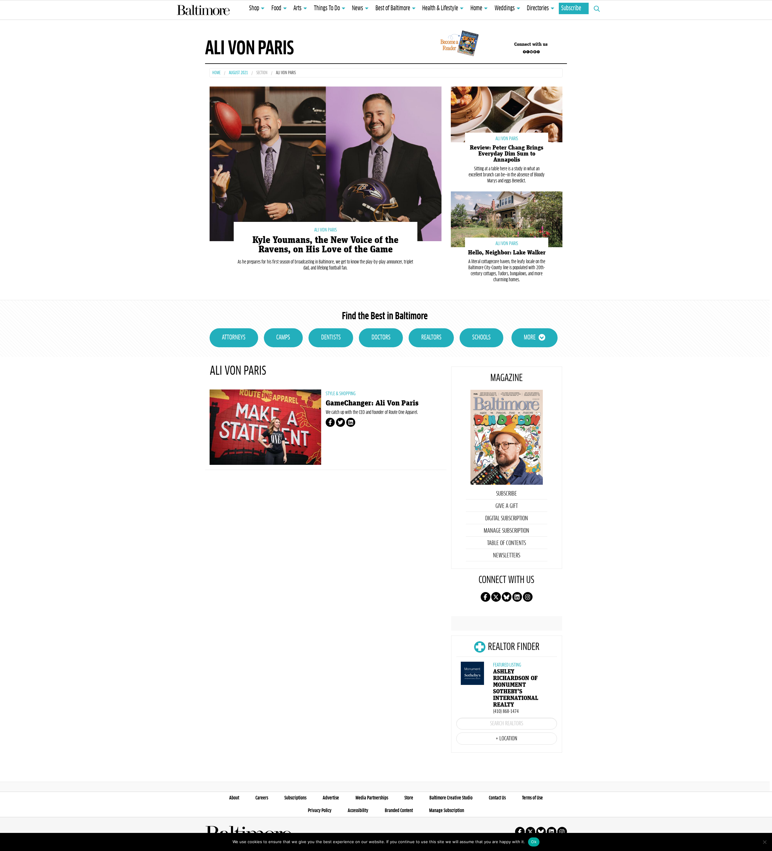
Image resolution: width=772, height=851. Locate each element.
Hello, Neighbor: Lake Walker (507, 253)
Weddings (505, 8)
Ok (533, 841)
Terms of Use (532, 798)
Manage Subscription (506, 531)
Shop (254, 8)
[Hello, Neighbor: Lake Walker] (506, 218)
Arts (297, 8)
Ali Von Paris (325, 230)
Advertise (331, 798)
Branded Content (399, 810)
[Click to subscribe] (458, 44)
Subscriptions (295, 798)
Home (476, 8)
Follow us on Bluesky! (531, 51)
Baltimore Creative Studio (451, 798)
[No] (764, 842)
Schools (481, 338)
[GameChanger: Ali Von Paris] (265, 427)
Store (408, 798)
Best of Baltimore (392, 8)
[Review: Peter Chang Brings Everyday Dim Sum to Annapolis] (506, 113)
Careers (261, 798)
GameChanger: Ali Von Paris (372, 403)
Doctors (381, 338)
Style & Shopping (341, 393)
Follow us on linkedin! (534, 51)
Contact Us (497, 798)
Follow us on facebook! (524, 51)
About (234, 798)
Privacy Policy (319, 810)
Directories (538, 8)
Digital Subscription (506, 518)
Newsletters (506, 556)
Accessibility (358, 810)
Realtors (431, 338)
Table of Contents (506, 543)
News (357, 8)
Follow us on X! (527, 51)
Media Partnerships (372, 798)
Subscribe (571, 8)
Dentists (331, 338)
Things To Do (327, 8)
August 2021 (238, 73)
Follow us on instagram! (538, 51)
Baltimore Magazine (203, 10)
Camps (283, 338)
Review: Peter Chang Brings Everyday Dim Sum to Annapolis (506, 154)
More (530, 338)
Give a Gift (506, 506)
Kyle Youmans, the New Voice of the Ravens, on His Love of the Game (325, 244)
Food (276, 8)
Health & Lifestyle (440, 8)
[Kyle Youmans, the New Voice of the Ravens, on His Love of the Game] (325, 162)
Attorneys (233, 338)
